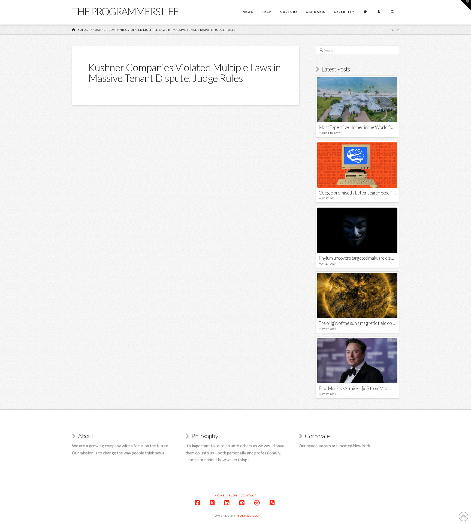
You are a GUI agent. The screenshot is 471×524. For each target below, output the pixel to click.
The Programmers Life (125, 11)
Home (220, 495)
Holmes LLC (247, 515)
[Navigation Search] (392, 12)
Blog (233, 495)
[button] (466, 5)
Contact (248, 495)
